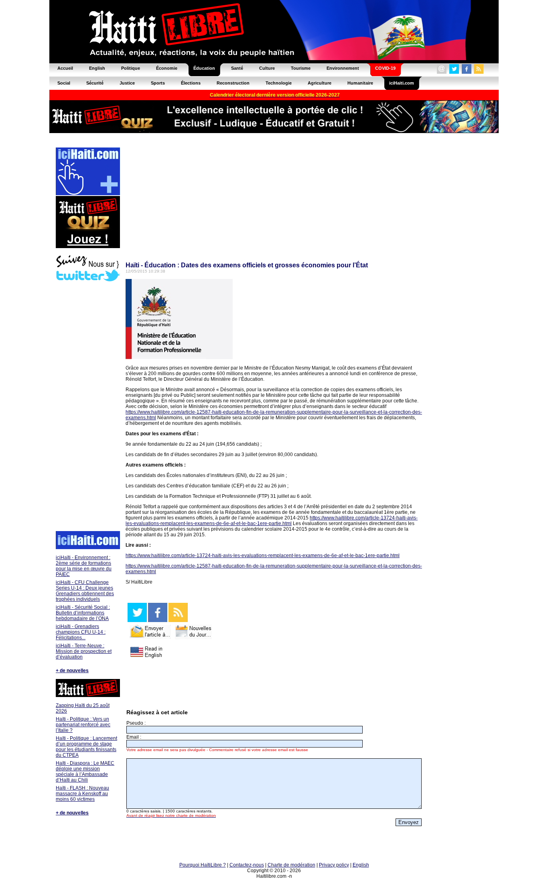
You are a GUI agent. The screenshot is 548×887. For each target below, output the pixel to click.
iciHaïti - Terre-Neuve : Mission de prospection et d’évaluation (84, 651)
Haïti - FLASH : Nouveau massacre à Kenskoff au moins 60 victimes (82, 793)
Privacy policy (334, 865)
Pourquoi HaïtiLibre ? (202, 865)
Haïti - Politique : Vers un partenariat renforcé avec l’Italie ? (83, 724)
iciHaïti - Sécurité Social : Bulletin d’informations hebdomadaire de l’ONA (83, 612)
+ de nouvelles (72, 670)
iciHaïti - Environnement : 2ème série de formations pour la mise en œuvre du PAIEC (84, 566)
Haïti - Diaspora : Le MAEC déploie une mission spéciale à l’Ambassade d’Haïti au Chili (85, 771)
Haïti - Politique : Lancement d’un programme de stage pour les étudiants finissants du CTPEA (86, 746)
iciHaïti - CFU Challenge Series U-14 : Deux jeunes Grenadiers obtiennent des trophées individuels (85, 591)
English (361, 865)
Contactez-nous (246, 865)
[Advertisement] (87, 407)
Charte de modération (291, 865)
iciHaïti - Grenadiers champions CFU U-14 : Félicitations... (81, 632)
